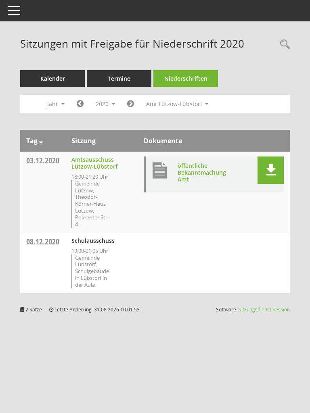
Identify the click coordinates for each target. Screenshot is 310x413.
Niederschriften (185, 78)
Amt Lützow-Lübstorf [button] (175, 104)
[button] (271, 170)
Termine (119, 78)
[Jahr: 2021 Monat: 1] (130, 104)
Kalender (52, 78)
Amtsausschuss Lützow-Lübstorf (94, 163)
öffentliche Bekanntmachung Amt (202, 172)
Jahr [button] (53, 104)
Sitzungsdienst (264, 309)
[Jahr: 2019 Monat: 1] (80, 104)
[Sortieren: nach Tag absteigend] (41, 140)
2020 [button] (103, 104)
